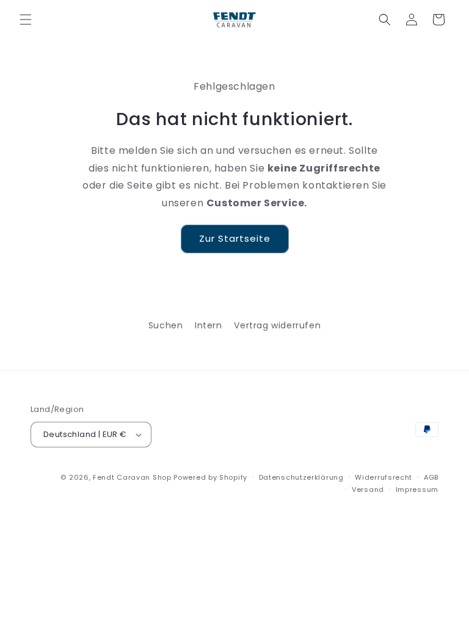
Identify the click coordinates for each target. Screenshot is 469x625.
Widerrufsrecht (383, 477)
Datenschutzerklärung (301, 477)
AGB (431, 477)
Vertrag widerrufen (277, 325)
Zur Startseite (235, 238)
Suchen (165, 325)
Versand (368, 489)
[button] (25, 19)
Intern (208, 325)
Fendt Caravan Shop (132, 477)
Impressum (417, 489)
